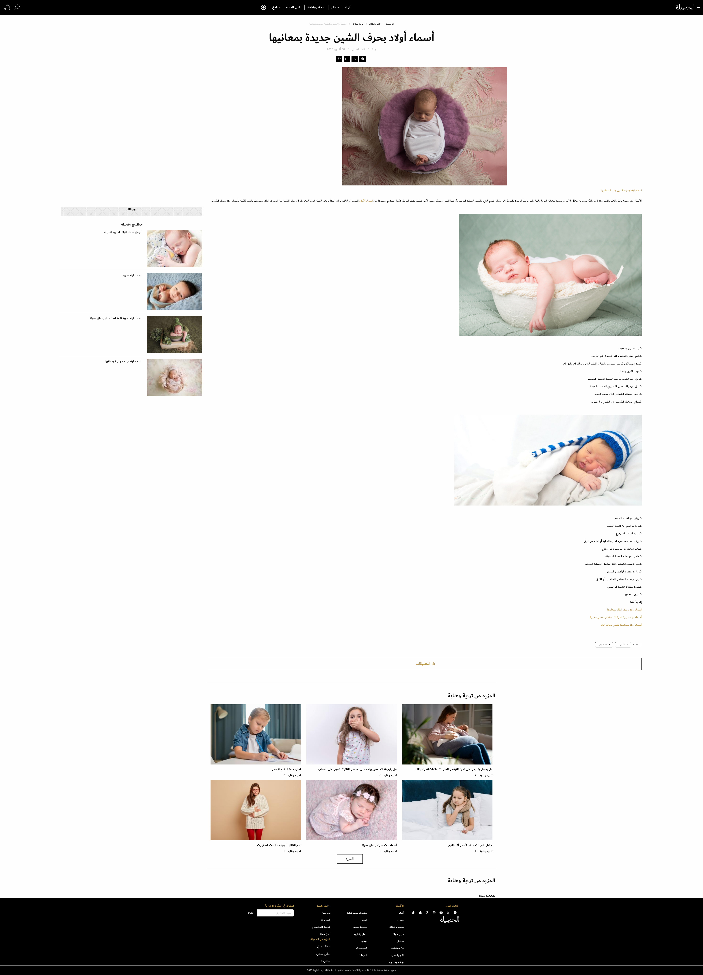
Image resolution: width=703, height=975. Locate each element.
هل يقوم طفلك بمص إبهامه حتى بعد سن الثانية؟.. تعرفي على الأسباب (357, 769)
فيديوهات (361, 948)
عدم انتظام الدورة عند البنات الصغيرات (279, 845)
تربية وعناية (358, 24)
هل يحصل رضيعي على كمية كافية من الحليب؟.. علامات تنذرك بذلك (454, 769)
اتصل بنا (325, 920)
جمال (335, 7)
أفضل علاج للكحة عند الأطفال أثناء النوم (470, 845)
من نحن (326, 912)
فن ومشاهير (397, 948)
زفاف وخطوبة (396, 962)
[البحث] (17, 7)
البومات (363, 955)
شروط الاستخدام (321, 927)
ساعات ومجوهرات (357, 912)
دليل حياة (398, 934)
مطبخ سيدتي (323, 953)
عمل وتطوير (360, 934)
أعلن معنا (325, 934)
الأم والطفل (374, 24)
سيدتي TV (324, 960)
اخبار (364, 920)
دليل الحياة (294, 7)
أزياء (348, 7)
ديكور (364, 941)
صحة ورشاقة (316, 7)
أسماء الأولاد (366, 200)
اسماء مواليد (604, 645)
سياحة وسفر (360, 927)
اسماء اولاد (623, 645)
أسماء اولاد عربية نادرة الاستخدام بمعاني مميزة (616, 617)
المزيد (350, 859)
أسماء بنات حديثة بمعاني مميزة (379, 845)
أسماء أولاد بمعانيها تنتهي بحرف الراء (621, 624)
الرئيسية (390, 24)
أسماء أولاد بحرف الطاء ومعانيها (624, 609)
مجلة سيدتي (323, 946)
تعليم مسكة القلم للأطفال (286, 769)
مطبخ (276, 7)
